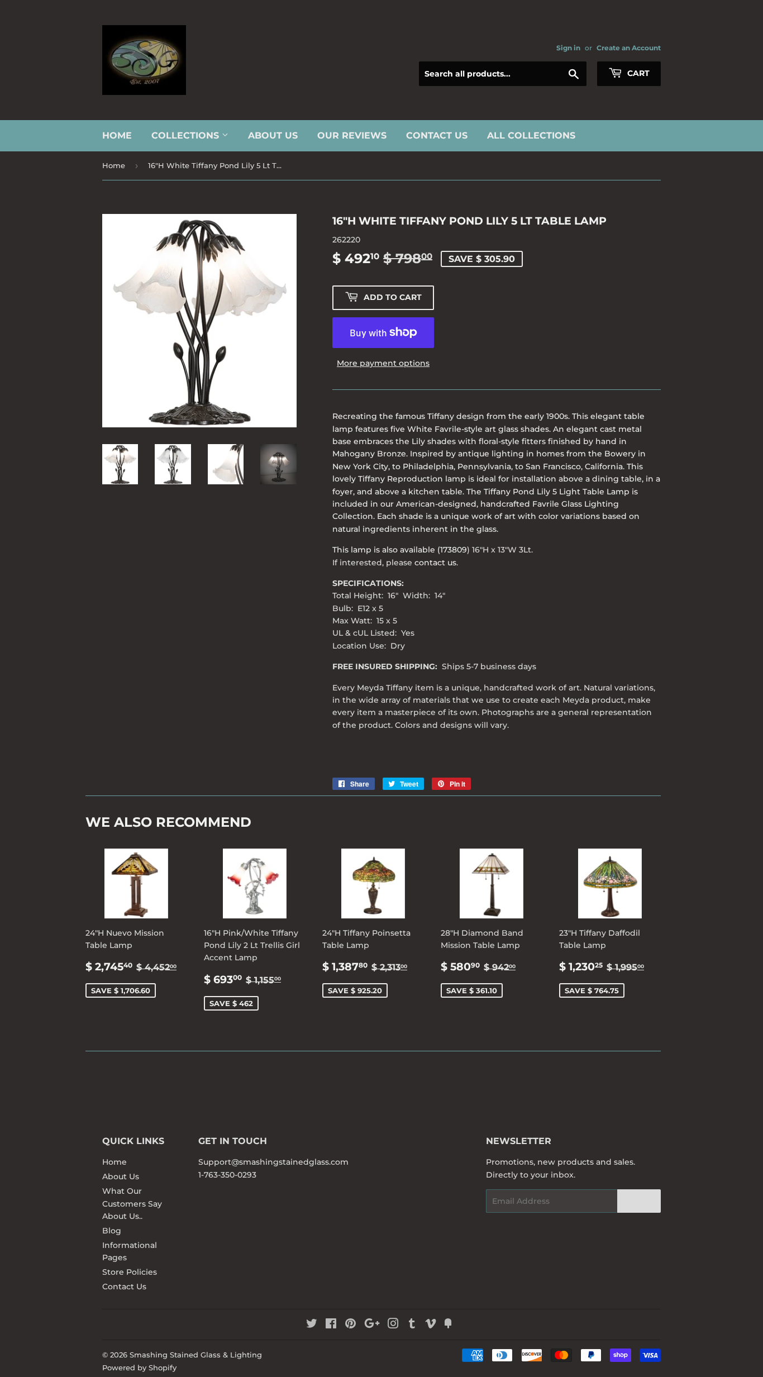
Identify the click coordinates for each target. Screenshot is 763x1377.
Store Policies (129, 1272)
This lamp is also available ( (386, 550)
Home (117, 135)
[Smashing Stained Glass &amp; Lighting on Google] (372, 1325)
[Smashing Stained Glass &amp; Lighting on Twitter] (311, 1325)
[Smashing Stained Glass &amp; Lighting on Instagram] (393, 1325)
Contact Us (437, 135)
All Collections (531, 135)
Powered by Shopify (139, 1367)
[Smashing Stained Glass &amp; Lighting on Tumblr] (412, 1325)
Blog (111, 1231)
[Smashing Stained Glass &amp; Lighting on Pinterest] (350, 1325)
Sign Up (639, 1201)
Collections (186, 135)
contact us (435, 563)
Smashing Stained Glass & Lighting (196, 1354)
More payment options (383, 363)
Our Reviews (352, 135)
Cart (637, 73)
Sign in (568, 48)
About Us (273, 135)
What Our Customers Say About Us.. (132, 1203)
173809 (453, 550)
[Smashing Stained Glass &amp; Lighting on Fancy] (448, 1325)
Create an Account (629, 48)
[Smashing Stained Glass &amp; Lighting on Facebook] (331, 1325)
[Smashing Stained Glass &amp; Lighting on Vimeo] (430, 1325)
